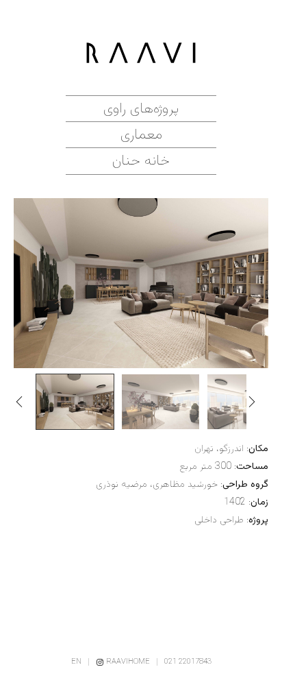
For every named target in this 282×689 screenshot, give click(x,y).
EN (76, 662)
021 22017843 (188, 662)
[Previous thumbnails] (25, 402)
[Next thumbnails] (257, 402)
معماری (141, 134)
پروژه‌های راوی (141, 108)
